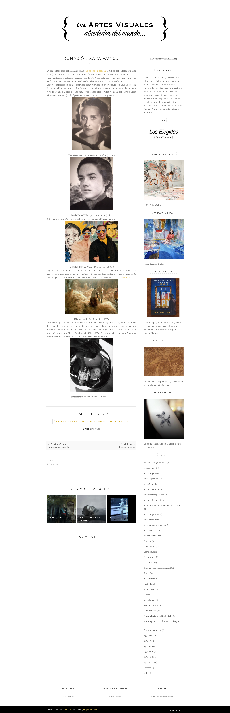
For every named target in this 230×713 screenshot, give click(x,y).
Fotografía (95, 429)
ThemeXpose (66, 710)
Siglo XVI (148, 641)
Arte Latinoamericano (154, 525)
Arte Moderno (150, 530)
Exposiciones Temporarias (156, 568)
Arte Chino (149, 484)
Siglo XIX (148, 635)
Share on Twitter (95, 422)
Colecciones (149, 546)
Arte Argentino (151, 479)
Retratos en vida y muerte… (90, 519)
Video (146, 673)
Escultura (148, 562)
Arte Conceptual (151, 489)
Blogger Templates (90, 710)
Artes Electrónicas (152, 535)
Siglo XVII (148, 646)
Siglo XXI (148, 662)
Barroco (147, 541)
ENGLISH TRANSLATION (163, 58)
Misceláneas (149, 600)
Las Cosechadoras (121, 277)
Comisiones (149, 552)
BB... (112, 518)
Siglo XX (148, 657)
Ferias (146, 573)
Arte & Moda (150, 468)
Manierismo (149, 589)
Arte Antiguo (150, 473)
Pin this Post (121, 422)
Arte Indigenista (151, 514)
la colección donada (96, 71)
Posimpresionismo (152, 630)
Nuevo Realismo (151, 605)
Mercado (148, 594)
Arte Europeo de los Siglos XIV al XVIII (162, 505)
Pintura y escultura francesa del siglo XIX (163, 621)
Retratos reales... (59, 518)
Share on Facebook (66, 422)
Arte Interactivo (151, 519)
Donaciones (149, 557)
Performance (150, 610)
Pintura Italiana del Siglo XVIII (158, 616)
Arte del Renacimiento (154, 500)
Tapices (147, 667)
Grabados (148, 584)
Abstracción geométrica (155, 462)
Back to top (176, 710)
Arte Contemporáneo (154, 494)
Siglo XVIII (148, 651)
